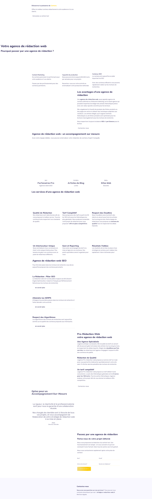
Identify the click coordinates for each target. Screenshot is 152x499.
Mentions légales (82, 494)
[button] (53, 288)
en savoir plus (40, 288)
